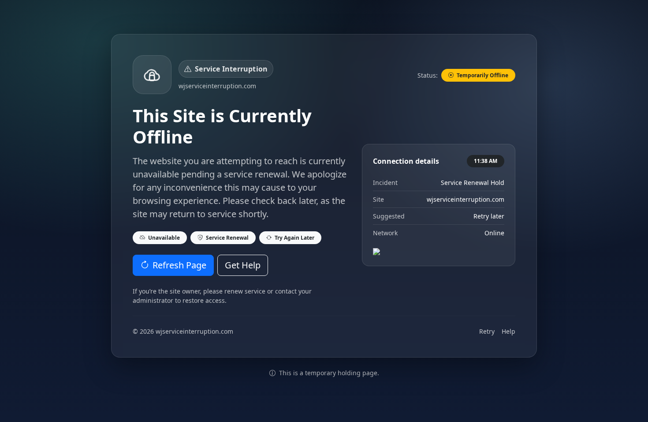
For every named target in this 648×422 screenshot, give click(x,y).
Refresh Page (179, 265)
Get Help (243, 265)
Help (508, 331)
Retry (487, 331)
